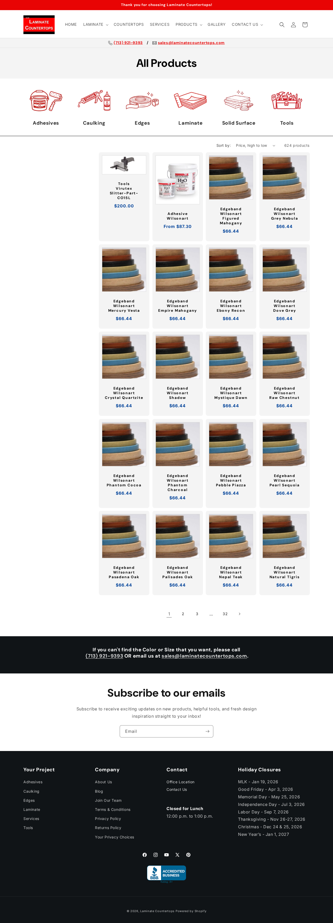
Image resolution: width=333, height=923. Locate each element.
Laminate (31, 809)
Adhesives (32, 782)
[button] (95, 24)
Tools (28, 827)
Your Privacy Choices (114, 837)
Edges (29, 800)
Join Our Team (108, 800)
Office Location (180, 782)
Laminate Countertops (157, 911)
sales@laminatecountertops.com (191, 43)
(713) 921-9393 (128, 43)
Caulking (31, 791)
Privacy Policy (108, 818)
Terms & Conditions (113, 809)
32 (225, 614)
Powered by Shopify (191, 911)
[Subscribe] (207, 731)
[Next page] (239, 614)
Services (31, 818)
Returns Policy (108, 827)
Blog (99, 791)
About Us (103, 782)
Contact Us (176, 789)
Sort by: (223, 145)
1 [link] (169, 613)
